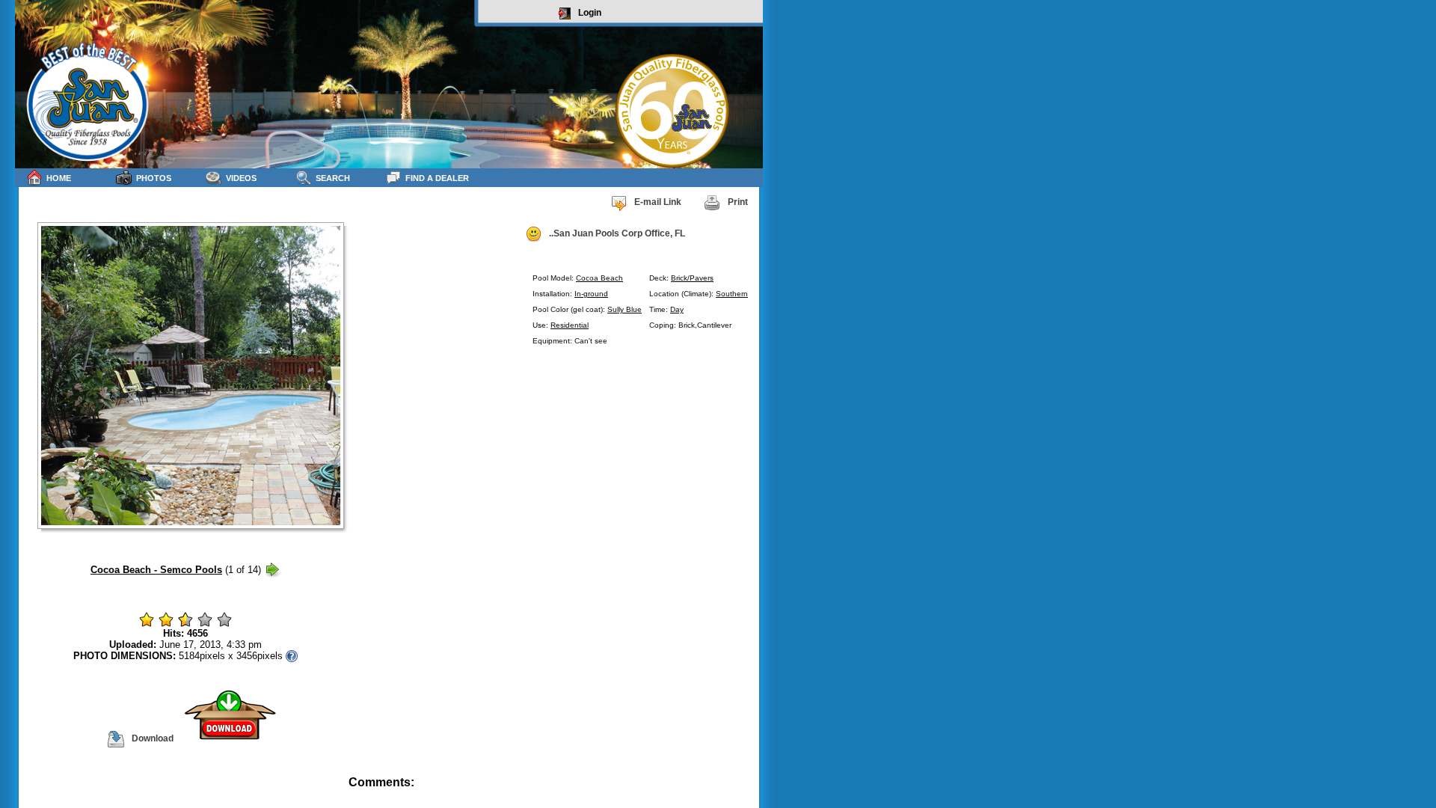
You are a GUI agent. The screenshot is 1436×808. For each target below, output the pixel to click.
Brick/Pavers (692, 278)
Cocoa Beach (599, 278)
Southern (732, 294)
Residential (569, 325)
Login (589, 12)
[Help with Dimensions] (292, 655)
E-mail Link (657, 202)
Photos (153, 178)
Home (58, 178)
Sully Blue (624, 309)
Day (677, 309)
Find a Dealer (437, 178)
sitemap (745, 792)
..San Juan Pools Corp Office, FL (617, 233)
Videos (241, 178)
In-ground (591, 294)
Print (738, 202)
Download (153, 738)
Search (333, 178)
